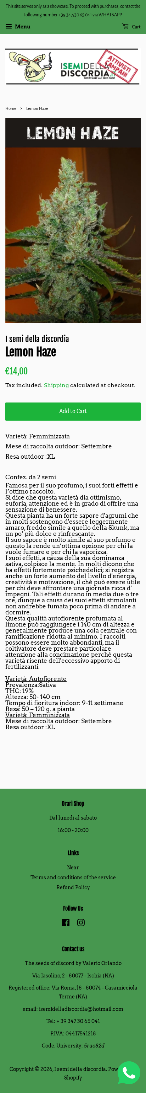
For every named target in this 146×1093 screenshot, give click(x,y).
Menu (22, 27)
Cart (136, 27)
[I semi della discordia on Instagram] (81, 924)
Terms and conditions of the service (73, 877)
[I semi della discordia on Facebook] (66, 924)
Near (73, 867)
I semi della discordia (80, 1069)
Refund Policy (73, 887)
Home (10, 108)
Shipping (56, 385)
